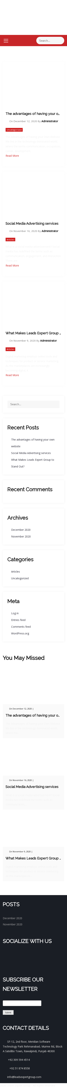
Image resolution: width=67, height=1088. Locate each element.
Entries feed (18, 620)
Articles (10, 239)
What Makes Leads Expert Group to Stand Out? (33, 333)
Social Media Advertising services (32, 223)
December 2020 (21, 529)
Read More (12, 155)
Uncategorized (14, 129)
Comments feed (21, 626)
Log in (15, 613)
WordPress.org (20, 633)
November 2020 (21, 536)
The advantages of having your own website (33, 114)
